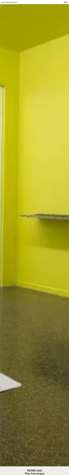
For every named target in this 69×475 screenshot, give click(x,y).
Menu (66, 2)
